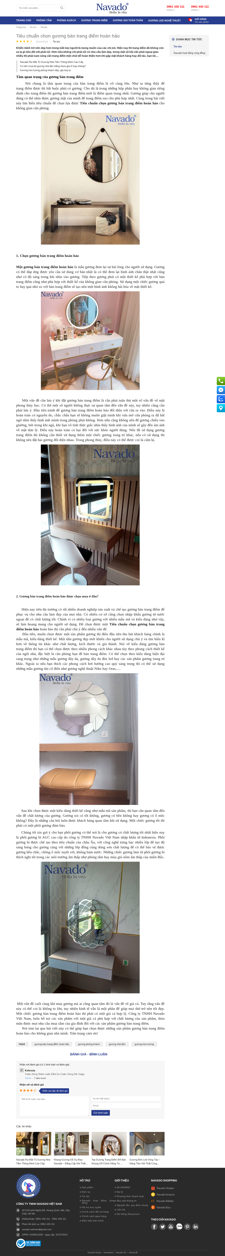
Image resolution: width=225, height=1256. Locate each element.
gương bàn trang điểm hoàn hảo (52, 1044)
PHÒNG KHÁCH (66, 20)
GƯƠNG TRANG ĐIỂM (94, 20)
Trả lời (28, 1078)
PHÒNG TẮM (44, 20)
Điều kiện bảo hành (93, 1220)
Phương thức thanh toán (130, 1196)
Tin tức (86, 1196)
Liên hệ (121, 1209)
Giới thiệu (122, 1180)
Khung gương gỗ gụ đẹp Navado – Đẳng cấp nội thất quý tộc (69, 1161)
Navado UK (121, 1253)
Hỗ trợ (85, 1180)
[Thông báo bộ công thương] (28, 1247)
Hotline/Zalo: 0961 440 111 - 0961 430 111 (44, 1218)
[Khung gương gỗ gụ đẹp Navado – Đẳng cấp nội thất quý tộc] (71, 1144)
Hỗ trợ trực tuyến (91, 1207)
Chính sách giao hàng (94, 1216)
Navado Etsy (164, 1207)
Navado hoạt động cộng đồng (98, 1201)
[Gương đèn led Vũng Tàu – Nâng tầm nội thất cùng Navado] (147, 1144)
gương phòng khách (89, 1044)
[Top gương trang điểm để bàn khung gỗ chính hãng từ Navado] (109, 1144)
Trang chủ (23, 20)
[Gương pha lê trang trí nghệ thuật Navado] (112, 8)
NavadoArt (108, 1253)
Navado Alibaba (165, 1201)
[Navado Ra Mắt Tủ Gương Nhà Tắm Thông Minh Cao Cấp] (33, 1144)
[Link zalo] (179, 1226)
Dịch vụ (86, 1192)
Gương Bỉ (133, 1253)
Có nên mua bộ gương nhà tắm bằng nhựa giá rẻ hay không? (53, 66)
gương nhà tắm (117, 1044)
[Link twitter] (162, 1226)
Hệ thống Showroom (128, 1214)
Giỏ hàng (201, 19)
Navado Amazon (166, 1194)
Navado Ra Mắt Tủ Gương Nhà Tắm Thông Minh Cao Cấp (51, 62)
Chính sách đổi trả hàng (95, 1212)
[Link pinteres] (187, 1226)
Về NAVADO (123, 1187)
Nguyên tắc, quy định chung (132, 1205)
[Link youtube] (154, 1226)
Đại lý (120, 1192)
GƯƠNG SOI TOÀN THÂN (128, 20)
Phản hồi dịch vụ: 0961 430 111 (38, 1224)
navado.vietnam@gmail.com (37, 1229)
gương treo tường (144, 1044)
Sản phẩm (87, 1187)
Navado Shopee (165, 1188)
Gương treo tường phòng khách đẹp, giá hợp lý (45, 70)
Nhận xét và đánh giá (32, 1084)
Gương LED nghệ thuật (164, 20)
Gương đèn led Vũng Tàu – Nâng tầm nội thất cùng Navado (144, 1161)
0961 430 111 (175, 6)
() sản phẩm (202, 22)
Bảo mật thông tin (127, 1201)
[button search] (61, 8)
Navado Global (94, 1253)
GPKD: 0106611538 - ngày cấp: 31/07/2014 (45, 1234)
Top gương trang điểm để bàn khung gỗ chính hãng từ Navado (109, 1161)
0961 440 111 (200, 6)
